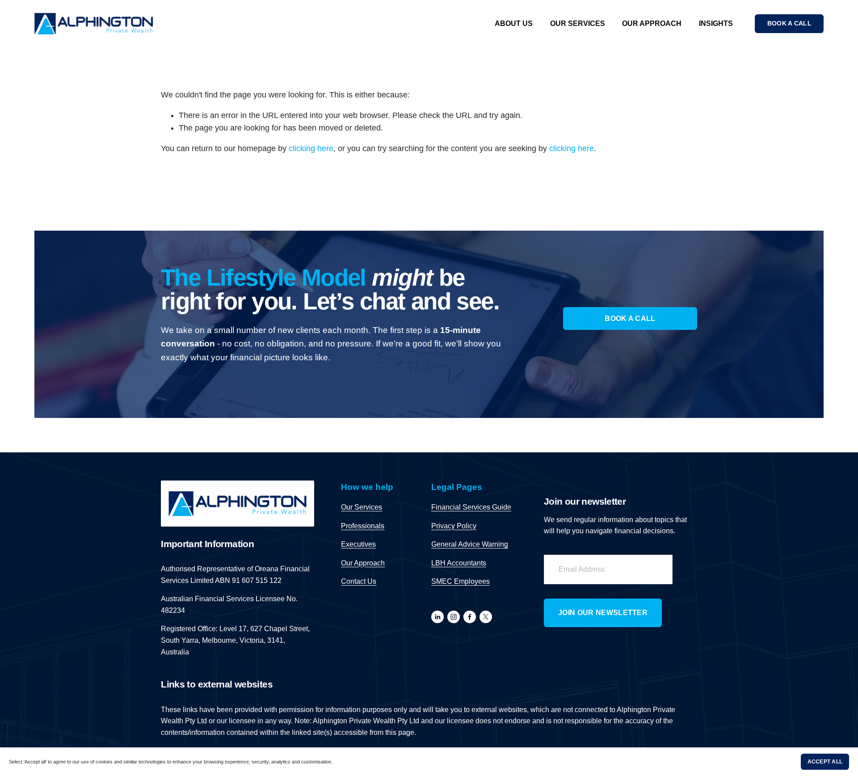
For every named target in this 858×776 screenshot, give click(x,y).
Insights (716, 23)
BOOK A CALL (789, 23)
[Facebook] (469, 617)
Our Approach (651, 23)
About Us (514, 23)
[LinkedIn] (437, 617)
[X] (485, 617)
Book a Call (630, 318)
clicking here (311, 148)
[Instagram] (453, 617)
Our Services (577, 23)
